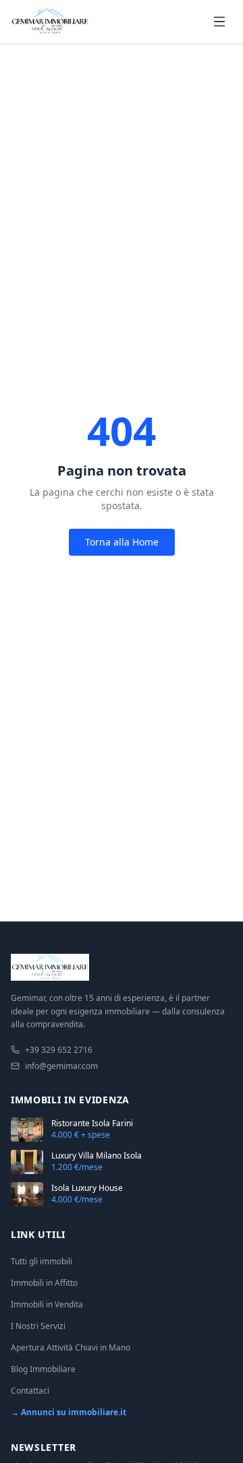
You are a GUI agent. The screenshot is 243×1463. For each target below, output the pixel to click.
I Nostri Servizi (38, 1326)
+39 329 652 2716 (58, 1050)
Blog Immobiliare (43, 1369)
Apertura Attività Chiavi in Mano (70, 1347)
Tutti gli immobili (41, 1261)
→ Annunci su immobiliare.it (68, 1412)
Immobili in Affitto (44, 1283)
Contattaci (30, 1390)
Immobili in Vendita (47, 1304)
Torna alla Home (122, 541)
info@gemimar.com (61, 1066)
